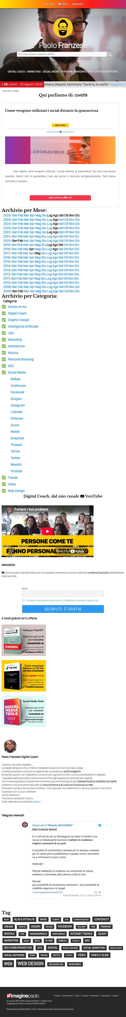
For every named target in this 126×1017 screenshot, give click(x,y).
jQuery (102, 933)
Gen (14, 215)
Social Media (51, 71)
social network (14, 955)
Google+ (16, 399)
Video (12, 484)
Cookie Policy (67, 996)
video (82, 955)
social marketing (94, 947)
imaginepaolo (38, 933)
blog (6, 919)
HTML (22, 934)
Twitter (15, 458)
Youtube (16, 471)
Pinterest (17, 418)
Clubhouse (18, 386)
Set (61, 220)
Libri (11, 333)
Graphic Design (18, 320)
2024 (6, 224)
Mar (26, 215)
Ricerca (75, 941)
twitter (56, 955)
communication (81, 919)
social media (115, 948)
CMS (66, 919)
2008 (6, 291)
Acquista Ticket (108, 84)
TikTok (15, 451)
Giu (44, 215)
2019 (6, 245)
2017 (6, 253)
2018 (6, 249)
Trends (13, 478)
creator (22, 927)
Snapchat (17, 438)
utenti (69, 955)
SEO (11, 366)
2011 (6, 278)
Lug (49, 220)
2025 (6, 220)
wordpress (75, 964)
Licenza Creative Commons (63, 1009)
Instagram (18, 405)
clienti (55, 919)
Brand (43, 919)
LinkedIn (17, 412)
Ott (66, 220)
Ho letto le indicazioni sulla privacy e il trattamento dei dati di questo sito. (63, 600)
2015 (6, 261)
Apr (32, 215)
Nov (71, 220)
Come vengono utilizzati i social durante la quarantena (51, 111)
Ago (55, 236)
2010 (6, 282)
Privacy (57, 996)
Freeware (106, 926)
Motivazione (16, 346)
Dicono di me (17, 307)
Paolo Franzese (53, 132)
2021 (6, 236)
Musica (13, 353)
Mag (38, 215)
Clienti (77, 996)
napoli (37, 941)
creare (8, 926)
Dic (77, 220)
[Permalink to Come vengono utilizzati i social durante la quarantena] (60, 163)
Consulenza (105, 996)
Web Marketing (56, 964)
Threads (16, 445)
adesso (36, 801)
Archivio (115, 996)
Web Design (16, 491)
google (9, 933)
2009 (6, 287)
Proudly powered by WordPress (19, 1009)
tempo (32, 955)
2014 (6, 266)
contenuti (101, 919)
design (35, 926)
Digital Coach (16, 71)
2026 (6, 215)
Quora (15, 425)
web (8, 963)
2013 (6, 270)
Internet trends (81, 933)
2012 (6, 274)
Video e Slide (100, 955)
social (53, 947)
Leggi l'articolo (56, 198)
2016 (6, 257)
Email (24, 588)
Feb (20, 215)
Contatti (85, 996)
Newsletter (94, 996)
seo (87, 940)
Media (26, 941)
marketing (11, 940)
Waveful (16, 464)
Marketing (34, 71)
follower (81, 927)
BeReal (15, 379)
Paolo (63, 45)
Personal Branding (73, 71)
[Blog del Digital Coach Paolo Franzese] (63, 36)
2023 (6, 228)
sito (39, 947)
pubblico (62, 940)
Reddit (15, 432)
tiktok (44, 955)
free (93, 926)
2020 (6, 241)
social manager (70, 948)
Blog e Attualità (24, 919)
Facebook (17, 392)
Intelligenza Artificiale (103, 71)
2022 (6, 232)
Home (9, 91)
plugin (49, 940)
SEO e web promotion (18, 947)
